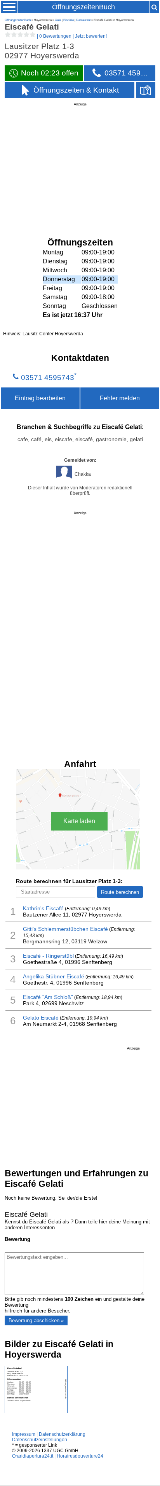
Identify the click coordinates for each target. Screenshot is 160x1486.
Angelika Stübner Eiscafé (53, 976)
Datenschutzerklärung (62, 1434)
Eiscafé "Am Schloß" (48, 997)
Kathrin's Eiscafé (43, 908)
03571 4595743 (47, 377)
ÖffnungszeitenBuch (83, 7)
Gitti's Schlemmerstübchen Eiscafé (65, 929)
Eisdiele (68, 20)
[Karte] (145, 90)
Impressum (23, 1434)
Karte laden (79, 821)
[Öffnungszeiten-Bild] (36, 1411)
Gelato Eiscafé (41, 1018)
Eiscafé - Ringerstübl (48, 956)
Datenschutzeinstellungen (39, 1439)
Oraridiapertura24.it (32, 1456)
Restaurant (83, 20)
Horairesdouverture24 (80, 1456)
